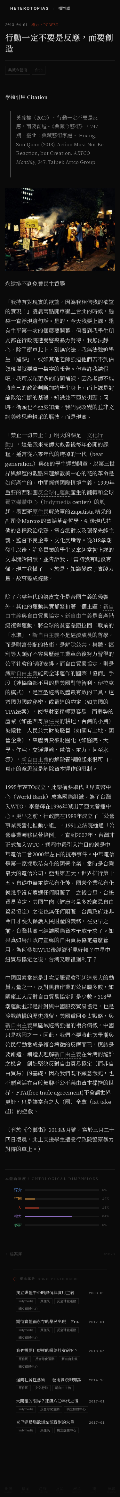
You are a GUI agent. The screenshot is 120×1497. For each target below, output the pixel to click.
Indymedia (57, 502)
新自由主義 (78, 616)
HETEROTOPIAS (29, 8)
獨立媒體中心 (21, 502)
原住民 (40, 512)
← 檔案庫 (13, 1253)
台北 (39, 70)
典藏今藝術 (17, 70)
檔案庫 (64, 8)
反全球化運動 (54, 492)
